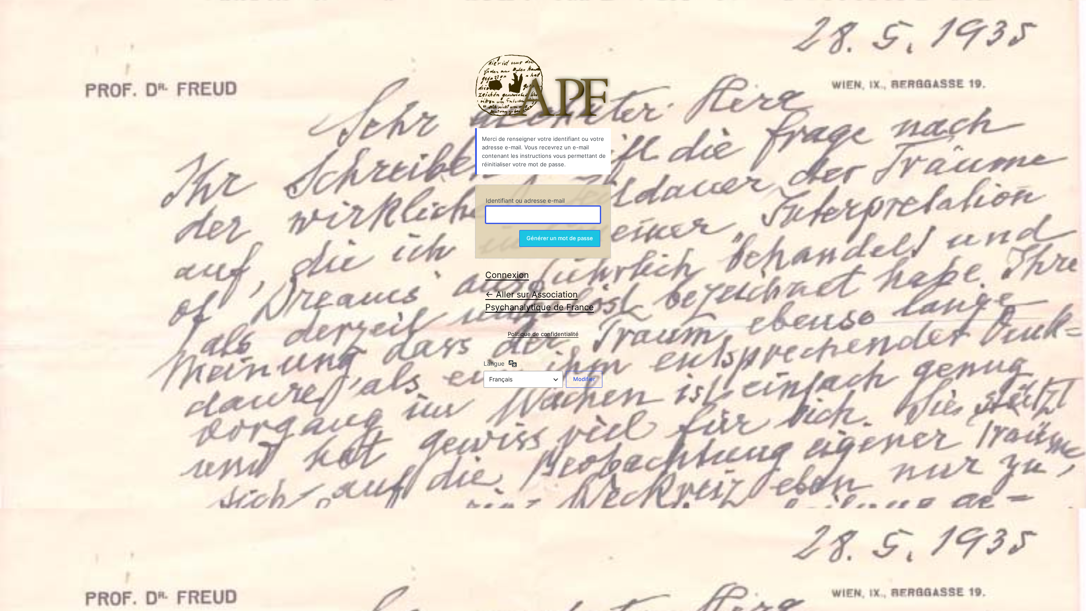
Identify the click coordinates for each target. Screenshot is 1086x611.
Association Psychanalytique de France (543, 86)
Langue (494, 363)
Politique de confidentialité (543, 334)
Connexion (507, 275)
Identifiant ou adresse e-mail (525, 200)
